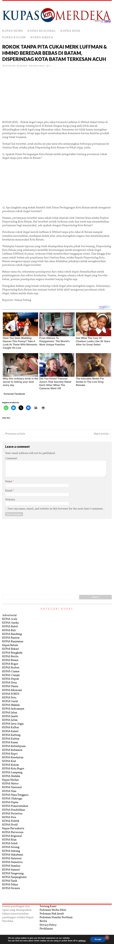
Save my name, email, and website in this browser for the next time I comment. (55, 509)
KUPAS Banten (11, 638)
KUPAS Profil (10, 825)
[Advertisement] (57, 98)
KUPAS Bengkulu (12, 653)
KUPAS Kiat (9, 761)
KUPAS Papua (10, 802)
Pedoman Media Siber (53, 910)
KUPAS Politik (10, 821)
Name (9, 481)
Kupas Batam (10, 645)
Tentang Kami (48, 906)
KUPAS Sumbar (11, 866)
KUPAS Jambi (10, 716)
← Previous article (13, 433)
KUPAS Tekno (10, 885)
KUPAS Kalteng (11, 735)
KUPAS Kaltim (10, 739)
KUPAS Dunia (10, 686)
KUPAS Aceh (9, 619)
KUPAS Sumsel (11, 870)
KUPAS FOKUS (10, 694)
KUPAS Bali (9, 630)
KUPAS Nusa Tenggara (15, 795)
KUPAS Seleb (10, 843)
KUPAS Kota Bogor (13, 769)
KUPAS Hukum (11, 705)
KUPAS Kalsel (10, 731)
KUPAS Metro (10, 784)
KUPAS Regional (42, 30)
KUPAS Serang (10, 847)
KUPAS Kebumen (12, 750)
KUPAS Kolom (14, 37)
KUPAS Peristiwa (12, 814)
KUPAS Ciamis (10, 671)
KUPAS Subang (11, 851)
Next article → (103, 433)
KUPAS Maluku (11, 776)
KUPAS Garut (10, 701)
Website (10, 500)
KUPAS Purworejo (12, 832)
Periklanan (46, 929)
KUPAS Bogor (10, 664)
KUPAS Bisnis (10, 660)
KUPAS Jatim (10, 720)
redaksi (23, 66)
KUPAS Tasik (9, 881)
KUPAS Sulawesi (12, 858)
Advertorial (9, 615)
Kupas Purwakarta (13, 828)
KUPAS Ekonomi (12, 690)
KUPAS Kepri (10, 754)
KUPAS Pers (9, 817)
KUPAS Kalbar (10, 727)
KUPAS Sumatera (12, 862)
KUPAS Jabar (9, 713)
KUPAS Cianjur (11, 675)
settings (82, 940)
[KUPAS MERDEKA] (57, 14)
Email (9, 491)
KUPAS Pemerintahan (15, 806)
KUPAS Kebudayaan (14, 746)
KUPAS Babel (10, 626)
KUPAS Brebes (10, 668)
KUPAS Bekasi (10, 649)
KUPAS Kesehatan (12, 757)
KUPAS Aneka (41, 37)
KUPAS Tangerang (13, 873)
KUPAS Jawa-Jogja (13, 724)
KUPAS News (12, 30)
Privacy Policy (48, 925)
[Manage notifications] (107, 937)
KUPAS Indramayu (13, 709)
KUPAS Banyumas (12, 641)
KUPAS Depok (10, 679)
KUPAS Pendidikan (13, 810)
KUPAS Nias (9, 791)
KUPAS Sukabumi (12, 855)
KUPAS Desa (70, 30)
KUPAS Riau (9, 840)
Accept (98, 939)
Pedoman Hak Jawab (52, 914)
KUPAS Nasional (12, 787)
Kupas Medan (10, 780)
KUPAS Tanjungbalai (14, 877)
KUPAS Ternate (11, 888)
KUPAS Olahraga (12, 799)
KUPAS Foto (9, 698)
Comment (11, 458)
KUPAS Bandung (12, 634)
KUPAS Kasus (10, 742)
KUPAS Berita (10, 656)
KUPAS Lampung (12, 772)
